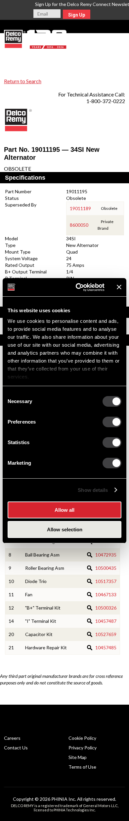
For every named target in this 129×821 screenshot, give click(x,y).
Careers (12, 738)
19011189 (80, 208)
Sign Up (76, 15)
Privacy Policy (82, 747)
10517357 (105, 581)
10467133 (105, 594)
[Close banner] (119, 287)
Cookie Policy (82, 738)
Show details (93, 490)
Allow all (64, 510)
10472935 (105, 554)
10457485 (105, 647)
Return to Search (22, 81)
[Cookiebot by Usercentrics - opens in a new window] (78, 287)
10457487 (105, 621)
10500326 (105, 608)
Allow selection (64, 529)
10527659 (105, 634)
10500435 (105, 568)
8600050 (79, 225)
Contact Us (16, 747)
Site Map (77, 757)
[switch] (112, 422)
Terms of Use (82, 767)
